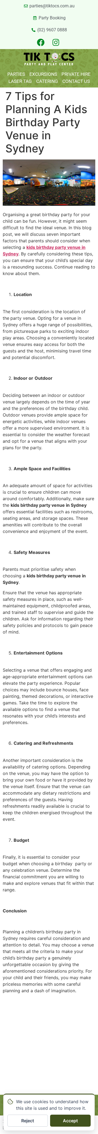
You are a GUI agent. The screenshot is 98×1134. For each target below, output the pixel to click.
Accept (70, 1120)
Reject (27, 1120)
